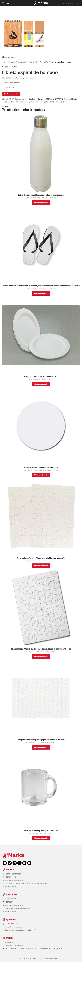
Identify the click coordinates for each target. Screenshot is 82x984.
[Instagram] (14, 863)
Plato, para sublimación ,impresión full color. (41, 377)
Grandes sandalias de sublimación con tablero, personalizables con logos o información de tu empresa (41, 286)
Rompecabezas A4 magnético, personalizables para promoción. (41, 558)
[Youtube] (24, 863)
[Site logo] (41, 3)
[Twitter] (10, 863)
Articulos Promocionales (17, 62)
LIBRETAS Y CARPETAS (39, 62)
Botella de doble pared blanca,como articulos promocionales (41, 195)
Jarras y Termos (51, 198)
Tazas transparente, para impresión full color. (41, 831)
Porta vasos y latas (50, 470)
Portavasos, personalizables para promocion (41, 467)
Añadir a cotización (11, 94)
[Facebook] (5, 863)
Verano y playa (50, 288)
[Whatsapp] (19, 863)
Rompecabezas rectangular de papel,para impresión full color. (41, 740)
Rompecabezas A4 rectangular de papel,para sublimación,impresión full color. (41, 649)
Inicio (4, 62)
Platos (50, 379)
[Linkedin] (29, 863)
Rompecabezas (50, 561)
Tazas (50, 833)
